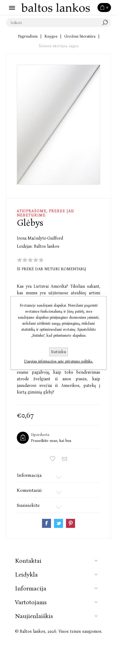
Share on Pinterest (70, 523)
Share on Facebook (46, 523)
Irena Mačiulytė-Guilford (40, 238)
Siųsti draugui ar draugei (64, 459)
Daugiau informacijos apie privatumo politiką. (58, 361)
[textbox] (52, 22)
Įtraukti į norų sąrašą (52, 459)
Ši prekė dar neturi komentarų (51, 269)
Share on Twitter (58, 523)
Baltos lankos (46, 246)
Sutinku (58, 351)
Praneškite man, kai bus (51, 440)
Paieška (106, 22)
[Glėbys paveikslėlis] (58, 125)
